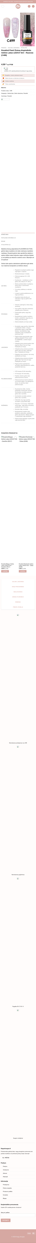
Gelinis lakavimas (13, 47)
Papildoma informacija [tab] (8, 238)
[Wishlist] (29, 6)
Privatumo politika (7, 1191)
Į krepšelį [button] (5, 571)
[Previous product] (6, 60)
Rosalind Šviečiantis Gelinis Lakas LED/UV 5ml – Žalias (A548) (26, 565)
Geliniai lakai (10, 93)
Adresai (5, 1173)
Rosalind (24, 47)
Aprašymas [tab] (4, 234)
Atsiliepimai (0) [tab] (5, 244)
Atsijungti (5, 1176)
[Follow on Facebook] (1, 1233)
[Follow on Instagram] (4, 1233)
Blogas (5, 1198)
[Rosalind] (5, 161)
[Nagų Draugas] (18, 6)
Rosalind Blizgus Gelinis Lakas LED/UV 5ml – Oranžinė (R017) (7, 565)
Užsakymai (6, 1169)
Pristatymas (6, 1184)
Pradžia (3, 47)
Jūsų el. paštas (5, 1212)
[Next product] (2, 60)
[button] (2, 6)
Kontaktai (5, 1195)
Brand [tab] (3, 241)
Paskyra (5, 1166)
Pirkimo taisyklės (7, 1188)
